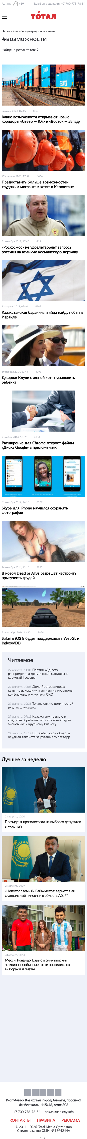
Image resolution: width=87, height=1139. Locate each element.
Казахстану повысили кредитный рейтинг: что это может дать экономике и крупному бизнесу (39, 720)
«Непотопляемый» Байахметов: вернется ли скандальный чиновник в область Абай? (40, 893)
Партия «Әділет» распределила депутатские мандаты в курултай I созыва (38, 673)
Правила (46, 1120)
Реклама (70, 1120)
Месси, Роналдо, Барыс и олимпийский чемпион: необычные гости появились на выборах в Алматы (37, 965)
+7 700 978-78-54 (73, 3)
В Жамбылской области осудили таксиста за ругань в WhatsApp (39, 735)
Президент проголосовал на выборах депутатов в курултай (43, 824)
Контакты (20, 1120)
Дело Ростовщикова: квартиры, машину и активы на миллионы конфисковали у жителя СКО (40, 690)
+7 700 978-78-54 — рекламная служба (43, 1112)
